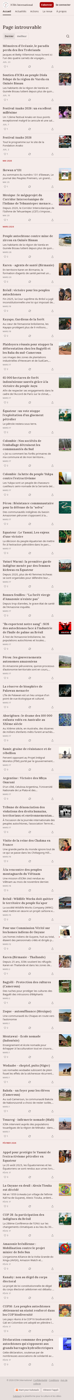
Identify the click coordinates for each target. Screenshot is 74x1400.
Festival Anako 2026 (17, 137)
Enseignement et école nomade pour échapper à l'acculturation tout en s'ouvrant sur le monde (28, 1046)
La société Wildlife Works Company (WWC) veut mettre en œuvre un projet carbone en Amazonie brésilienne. (28, 909)
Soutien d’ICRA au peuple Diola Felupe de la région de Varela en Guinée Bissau (26, 79)
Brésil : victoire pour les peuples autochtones (26, 292)
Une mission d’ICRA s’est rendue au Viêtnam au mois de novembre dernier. (26, 880)
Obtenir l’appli (50, 1389)
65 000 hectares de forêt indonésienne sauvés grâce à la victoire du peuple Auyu (25, 382)
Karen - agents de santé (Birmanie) (28, 265)
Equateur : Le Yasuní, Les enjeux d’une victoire (26, 534)
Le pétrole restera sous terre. (20, 423)
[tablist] (16, 36)
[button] (7, 11)
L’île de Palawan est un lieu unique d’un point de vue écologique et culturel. (26, 696)
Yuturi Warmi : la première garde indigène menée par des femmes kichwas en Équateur (27, 566)
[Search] (67, 36)
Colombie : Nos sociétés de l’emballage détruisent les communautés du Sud (22, 445)
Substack (17, 1396)
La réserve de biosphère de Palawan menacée (23, 688)
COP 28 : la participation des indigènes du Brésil (23, 1217)
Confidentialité (40, 1380)
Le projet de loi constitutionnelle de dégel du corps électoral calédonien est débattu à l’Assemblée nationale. (28, 1287)
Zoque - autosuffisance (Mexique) (27, 1011)
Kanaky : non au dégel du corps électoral (25, 1279)
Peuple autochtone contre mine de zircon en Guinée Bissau (28, 238)
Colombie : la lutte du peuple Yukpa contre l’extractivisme (28, 476)
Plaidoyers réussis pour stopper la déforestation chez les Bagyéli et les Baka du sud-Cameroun (28, 348)
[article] (37, 56)
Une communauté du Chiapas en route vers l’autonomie (28, 1017)
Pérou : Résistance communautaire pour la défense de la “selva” (28, 505)
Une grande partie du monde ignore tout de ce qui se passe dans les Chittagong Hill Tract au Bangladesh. (29, 850)
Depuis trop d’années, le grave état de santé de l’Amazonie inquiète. (28, 605)
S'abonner (46, 4)
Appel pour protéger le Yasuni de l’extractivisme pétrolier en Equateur (27, 1156)
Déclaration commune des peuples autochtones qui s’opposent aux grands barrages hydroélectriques (28, 1344)
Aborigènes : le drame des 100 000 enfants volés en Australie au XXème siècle (27, 720)
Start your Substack (29, 1389)
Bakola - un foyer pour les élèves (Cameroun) (26, 1093)
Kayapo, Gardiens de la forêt (23, 319)
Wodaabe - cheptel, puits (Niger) (26, 1065)
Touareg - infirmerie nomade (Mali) (28, 1120)
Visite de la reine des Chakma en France (26, 843)
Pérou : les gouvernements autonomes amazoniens (22, 659)
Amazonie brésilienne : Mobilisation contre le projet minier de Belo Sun (24, 1248)
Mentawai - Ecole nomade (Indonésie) (22, 1038)
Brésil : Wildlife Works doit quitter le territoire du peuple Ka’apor (28, 901)
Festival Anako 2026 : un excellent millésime (27, 110)
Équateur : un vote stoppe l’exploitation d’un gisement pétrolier (23, 415)
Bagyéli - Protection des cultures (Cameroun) (27, 984)
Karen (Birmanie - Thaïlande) (24, 957)
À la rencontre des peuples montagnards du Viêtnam (22, 872)
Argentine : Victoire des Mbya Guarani (25, 780)
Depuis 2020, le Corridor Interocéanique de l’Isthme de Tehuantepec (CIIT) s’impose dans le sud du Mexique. (28, 209)
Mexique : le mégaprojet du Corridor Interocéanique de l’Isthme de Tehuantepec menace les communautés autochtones (27, 199)
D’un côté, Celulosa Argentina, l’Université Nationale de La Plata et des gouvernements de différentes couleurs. (27, 788)
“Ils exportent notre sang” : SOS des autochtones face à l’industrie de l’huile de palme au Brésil (27, 628)
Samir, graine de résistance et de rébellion (27, 751)
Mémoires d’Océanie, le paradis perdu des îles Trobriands (26, 48)
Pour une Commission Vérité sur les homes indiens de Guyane (26, 930)
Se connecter (63, 4)
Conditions (54, 1380)
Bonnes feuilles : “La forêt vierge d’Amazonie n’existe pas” (26, 597)
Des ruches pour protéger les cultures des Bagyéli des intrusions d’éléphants (27, 992)
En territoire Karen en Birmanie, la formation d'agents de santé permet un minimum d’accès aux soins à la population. (28, 271)
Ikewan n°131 (12, 170)
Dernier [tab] (9, 36)
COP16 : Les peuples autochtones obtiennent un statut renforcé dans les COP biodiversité (29, 1310)
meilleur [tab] (22, 36)
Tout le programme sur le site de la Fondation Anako (23, 143)
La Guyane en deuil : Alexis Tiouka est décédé (27, 1188)
